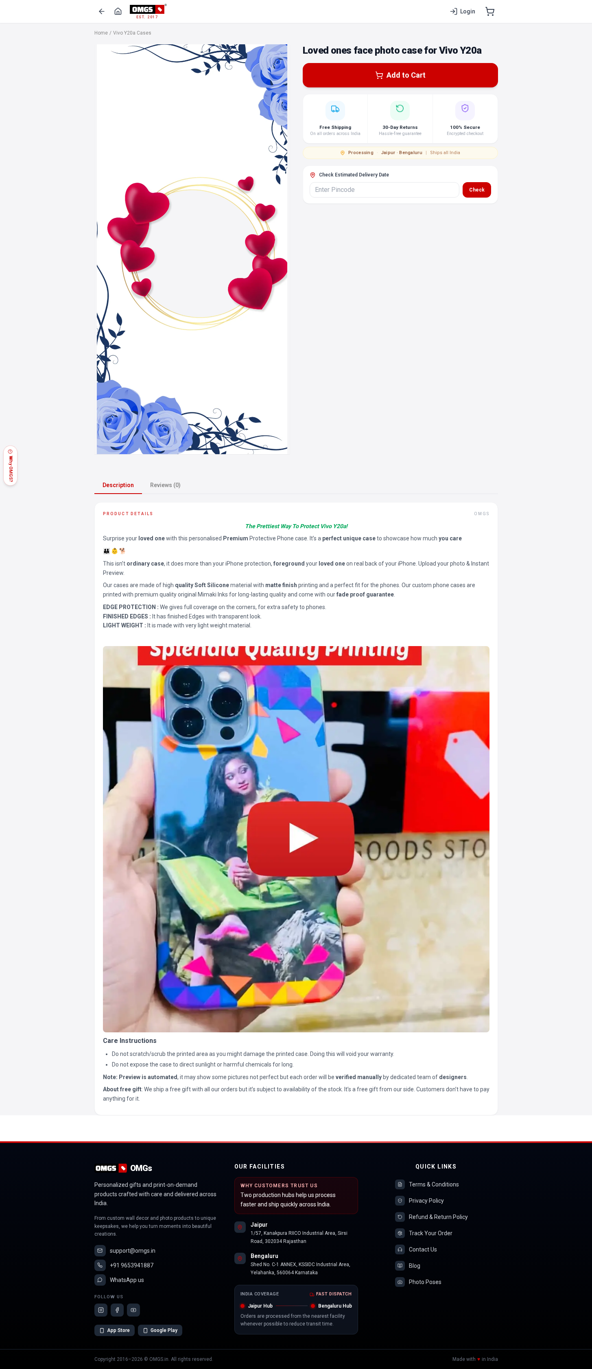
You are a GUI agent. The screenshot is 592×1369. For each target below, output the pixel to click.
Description (118, 485)
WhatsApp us (127, 1280)
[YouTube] (133, 1310)
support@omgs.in (132, 1250)
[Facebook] (117, 1310)
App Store (118, 1330)
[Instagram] (100, 1310)
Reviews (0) (165, 485)
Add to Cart (406, 75)
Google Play (164, 1330)
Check (477, 190)
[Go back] (101, 11)
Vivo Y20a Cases (132, 33)
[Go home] (118, 11)
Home (101, 33)
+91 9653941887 (131, 1265)
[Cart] (490, 11)
